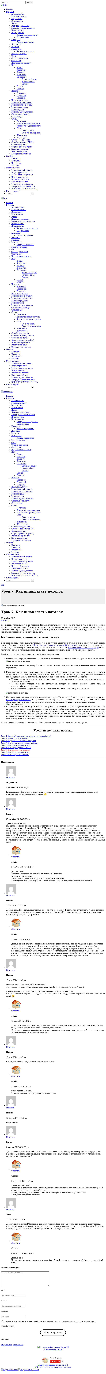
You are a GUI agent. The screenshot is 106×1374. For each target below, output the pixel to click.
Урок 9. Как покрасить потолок (15, 754)
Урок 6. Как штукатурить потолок (16, 747)
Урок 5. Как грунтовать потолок (15, 745)
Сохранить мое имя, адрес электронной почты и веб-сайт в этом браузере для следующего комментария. (50, 1321)
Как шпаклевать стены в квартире (83, 647)
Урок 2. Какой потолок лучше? (14, 738)
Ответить (10, 777)
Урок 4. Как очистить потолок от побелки (19, 743)
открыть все (6, 1345)
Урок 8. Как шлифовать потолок (15, 752)
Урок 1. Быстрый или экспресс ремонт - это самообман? (26, 736)
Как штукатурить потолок (18, 699)
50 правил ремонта (53, 1332)
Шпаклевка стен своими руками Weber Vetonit (55, 645)
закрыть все (18, 1345)
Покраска (5, 620)
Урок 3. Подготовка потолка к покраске (18, 741)
